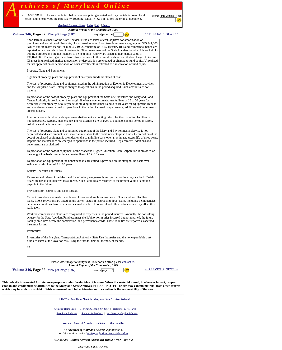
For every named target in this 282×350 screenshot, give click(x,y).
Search (106, 25)
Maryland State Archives (71, 25)
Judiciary (101, 322)
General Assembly (84, 322)
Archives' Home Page (65, 308)
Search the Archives (67, 313)
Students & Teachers (92, 313)
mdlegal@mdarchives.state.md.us (107, 333)
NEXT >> (172, 33)
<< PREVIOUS (154, 33)
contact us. (128, 262)
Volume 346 (21, 34)
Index (90, 25)
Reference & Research (124, 308)
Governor (66, 322)
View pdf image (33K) (61, 34)
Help (97, 25)
